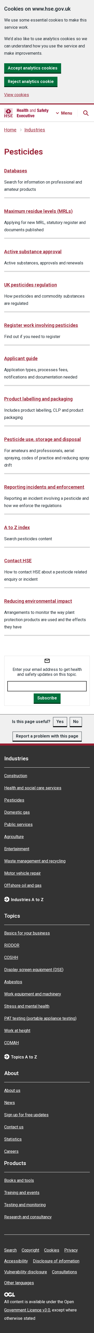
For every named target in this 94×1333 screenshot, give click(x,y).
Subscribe (47, 698)
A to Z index (17, 527)
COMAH (11, 1042)
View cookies (16, 94)
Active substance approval (33, 251)
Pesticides (14, 800)
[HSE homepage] (26, 113)
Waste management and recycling (35, 861)
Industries (34, 129)
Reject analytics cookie (31, 81)
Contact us (14, 1127)
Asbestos (13, 981)
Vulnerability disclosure (25, 1271)
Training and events (21, 1192)
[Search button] (85, 113)
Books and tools (19, 1180)
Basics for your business (27, 933)
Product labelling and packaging (38, 399)
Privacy (71, 1250)
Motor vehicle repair (22, 873)
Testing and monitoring (25, 1204)
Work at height (17, 1030)
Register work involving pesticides (41, 325)
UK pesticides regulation (30, 284)
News (9, 1102)
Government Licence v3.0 (27, 1310)
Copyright (30, 1250)
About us (12, 1090)
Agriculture (14, 836)
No (76, 721)
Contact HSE (18, 560)
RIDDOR (11, 945)
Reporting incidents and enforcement (44, 487)
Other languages (19, 1282)
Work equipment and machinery (32, 994)
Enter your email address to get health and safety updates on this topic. (47, 672)
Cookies (51, 1250)
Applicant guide (21, 358)
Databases (15, 170)
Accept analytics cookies (32, 68)
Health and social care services (32, 787)
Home (10, 129)
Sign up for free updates (26, 1114)
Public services (18, 824)
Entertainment (16, 848)
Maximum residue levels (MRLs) (38, 211)
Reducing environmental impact (38, 601)
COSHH (11, 957)
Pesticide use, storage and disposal (42, 439)
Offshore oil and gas (23, 885)
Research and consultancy (28, 1217)
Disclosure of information (56, 1261)
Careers (11, 1151)
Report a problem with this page (47, 736)
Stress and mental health (26, 1006)
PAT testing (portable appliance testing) (40, 1018)
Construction (15, 775)
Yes (60, 721)
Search (10, 1250)
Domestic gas (17, 812)
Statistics (13, 1139)
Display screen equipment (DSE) (33, 969)
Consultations (64, 1271)
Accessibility (16, 1261)
